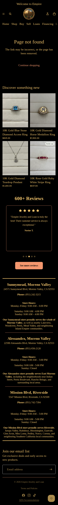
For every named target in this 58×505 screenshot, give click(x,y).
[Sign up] (51, 469)
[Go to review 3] (29, 256)
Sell (28, 23)
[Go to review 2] (26, 256)
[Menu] (3, 13)
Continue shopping (29, 65)
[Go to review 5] (34, 256)
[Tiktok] (34, 495)
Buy (21, 23)
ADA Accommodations (29, 500)
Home (5, 23)
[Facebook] (23, 495)
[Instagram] (29, 495)
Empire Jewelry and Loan (32, 482)
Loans (36, 23)
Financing (47, 23)
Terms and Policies (29, 488)
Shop (14, 23)
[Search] (10, 13)
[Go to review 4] (32, 256)
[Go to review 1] (23, 256)
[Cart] (54, 13)
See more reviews (29, 265)
